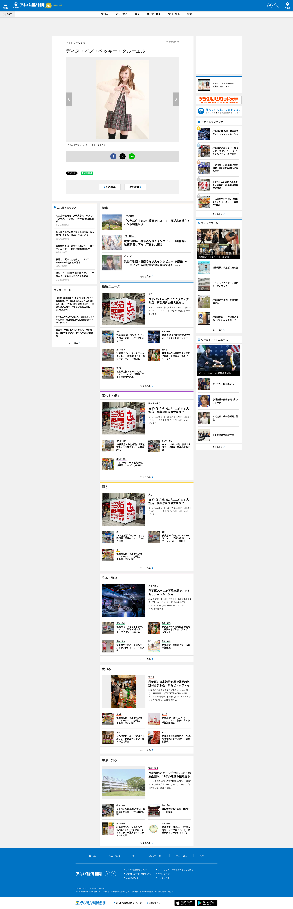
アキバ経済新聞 (29, 5)
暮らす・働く (154, 13)
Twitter (276, 5)
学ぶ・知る (174, 13)
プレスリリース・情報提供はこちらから (175, 869)
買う (137, 13)
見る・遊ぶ (121, 13)
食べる (104, 13)
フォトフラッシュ (75, 42)
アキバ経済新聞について (137, 869)
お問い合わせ (164, 873)
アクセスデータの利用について (140, 873)
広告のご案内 (132, 877)
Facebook (270, 5)
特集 (189, 13)
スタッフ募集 (164, 877)
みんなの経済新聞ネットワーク (90, 903)
